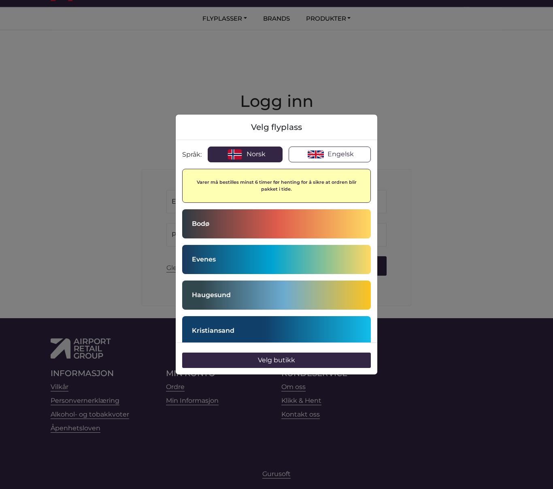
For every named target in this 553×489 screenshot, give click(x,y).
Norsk (255, 154)
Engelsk (340, 154)
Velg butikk (276, 360)
